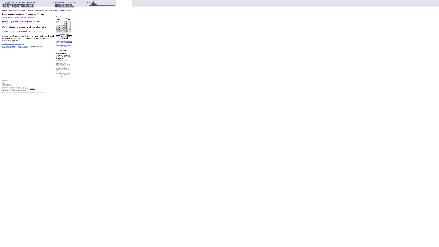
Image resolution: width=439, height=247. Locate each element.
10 (69, 25)
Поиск (46, 10)
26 (59, 31)
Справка (61, 10)
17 (69, 27)
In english (69, 10)
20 (61, 29)
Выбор (58, 16)
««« (59, 19)
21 (63, 29)
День (10, 10)
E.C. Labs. (32, 89)
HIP (61, 50)
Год (15, 10)
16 (67, 27)
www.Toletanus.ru (61, 60)
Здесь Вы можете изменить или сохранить (64, 41)
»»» (69, 19)
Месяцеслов (39, 10)
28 (63, 31)
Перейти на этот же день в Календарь (13, 44)
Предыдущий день (18, 17)
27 (61, 31)
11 (57, 27)
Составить (22, 10)
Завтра (10, 17)
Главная (4, 10)
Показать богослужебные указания (63, 45)
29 (65, 31)
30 (67, 31)
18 (57, 29)
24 (69, 29)
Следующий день (29, 17)
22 (65, 29)
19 (59, 29)
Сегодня (4, 17)
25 (57, 31)
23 (67, 29)
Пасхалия (30, 10)
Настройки (53, 10)
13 (61, 27)
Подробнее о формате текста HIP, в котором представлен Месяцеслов (22, 46)
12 (59, 27)
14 (63, 27)
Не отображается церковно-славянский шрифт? (15, 47)
